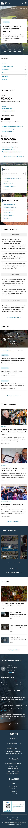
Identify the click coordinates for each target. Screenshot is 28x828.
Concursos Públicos (12, 768)
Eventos (13, 794)
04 (19, 50)
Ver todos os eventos (12, 395)
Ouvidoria (13, 746)
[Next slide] (18, 562)
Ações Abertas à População (13, 763)
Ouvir (4, 701)
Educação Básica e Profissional (11, 178)
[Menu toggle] (25, 3)
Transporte (5, 73)
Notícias (13, 791)
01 (5, 50)
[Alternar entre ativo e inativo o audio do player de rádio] (8, 672)
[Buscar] (21, 174)
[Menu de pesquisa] (22, 3)
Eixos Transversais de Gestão (13, 751)
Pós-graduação (7, 183)
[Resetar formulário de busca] (23, 174)
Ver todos (6, 218)
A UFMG (13, 783)
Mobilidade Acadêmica (12, 773)
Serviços (4, 79)
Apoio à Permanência (13, 771)
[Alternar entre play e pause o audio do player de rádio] (3, 669)
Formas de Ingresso (7, 66)
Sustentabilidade (8, 215)
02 (10, 50)
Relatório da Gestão (12, 748)
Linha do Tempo (12, 786)
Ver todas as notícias (13, 521)
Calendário (5, 76)
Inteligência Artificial (9, 207)
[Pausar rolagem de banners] (23, 50)
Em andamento (7, 350)
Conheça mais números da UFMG (13, 156)
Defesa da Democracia (9, 204)
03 (14, 50)
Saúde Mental (7, 212)
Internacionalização (8, 210)
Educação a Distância (9, 186)
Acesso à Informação (13, 743)
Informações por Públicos (13, 753)
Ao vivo (10, 665)
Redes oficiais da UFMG (13, 572)
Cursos (4, 63)
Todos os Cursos (12, 766)
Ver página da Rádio (12, 724)
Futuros (20, 350)
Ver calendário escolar (13, 317)
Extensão (6, 189)
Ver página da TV (13, 650)
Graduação (6, 181)
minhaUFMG (5, 69)
